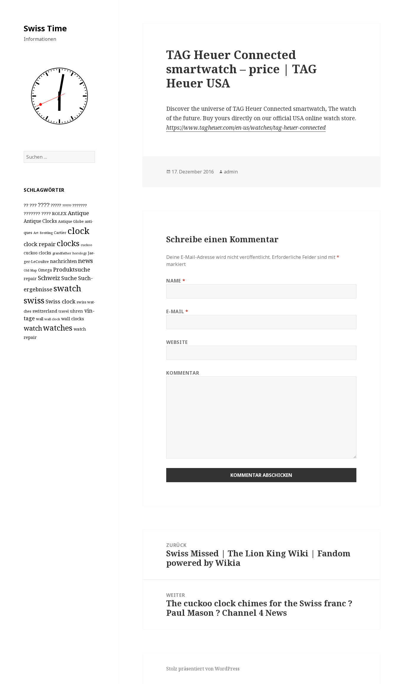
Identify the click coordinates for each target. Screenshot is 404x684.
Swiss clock (60, 301)
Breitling (46, 233)
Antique (78, 213)
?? (26, 205)
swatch (67, 288)
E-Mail (177, 311)
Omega (45, 270)
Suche (69, 278)
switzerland (45, 311)
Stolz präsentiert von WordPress (203, 668)
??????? (79, 205)
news (85, 260)
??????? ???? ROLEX (45, 213)
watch (33, 328)
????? (56, 205)
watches (57, 328)
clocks (68, 243)
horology (79, 253)
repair (30, 278)
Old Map (30, 270)
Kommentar (182, 373)
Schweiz (49, 278)
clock (78, 231)
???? (44, 204)
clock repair (40, 244)
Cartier (60, 232)
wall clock (52, 319)
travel (64, 311)
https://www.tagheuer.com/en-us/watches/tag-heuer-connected (246, 127)
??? (33, 205)
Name (175, 280)
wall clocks (72, 318)
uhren (76, 311)
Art (35, 232)
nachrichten (63, 261)
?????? (66, 205)
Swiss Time (45, 28)
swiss (34, 300)
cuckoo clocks (37, 253)
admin (231, 171)
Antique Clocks (40, 221)
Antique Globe (71, 221)
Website (177, 342)
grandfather (61, 253)
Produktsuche (71, 269)
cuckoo (86, 245)
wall (39, 318)
